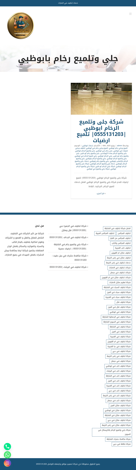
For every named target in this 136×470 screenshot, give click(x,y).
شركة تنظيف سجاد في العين (119, 292)
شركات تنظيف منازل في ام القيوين (116, 277)
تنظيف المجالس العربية (105, 233)
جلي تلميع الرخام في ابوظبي (86, 156)
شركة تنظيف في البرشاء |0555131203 (68, 267)
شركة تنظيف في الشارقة (120, 327)
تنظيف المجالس (124, 233)
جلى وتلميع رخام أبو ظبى (89, 153)
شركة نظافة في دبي (122, 444)
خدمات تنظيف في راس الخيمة (118, 263)
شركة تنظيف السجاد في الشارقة (117, 287)
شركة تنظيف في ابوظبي (120, 312)
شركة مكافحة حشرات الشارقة (119, 439)
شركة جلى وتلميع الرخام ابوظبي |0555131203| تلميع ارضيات (101, 98)
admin (119, 145)
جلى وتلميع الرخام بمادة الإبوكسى (113, 153)
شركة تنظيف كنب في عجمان (119, 400)
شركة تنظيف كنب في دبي (120, 391)
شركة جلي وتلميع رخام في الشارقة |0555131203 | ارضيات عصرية (70, 246)
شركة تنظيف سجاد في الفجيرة (118, 297)
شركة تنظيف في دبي (121, 351)
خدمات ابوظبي (87, 145)
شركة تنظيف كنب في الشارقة (118, 376)
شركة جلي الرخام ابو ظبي (105, 166)
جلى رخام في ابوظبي (104, 150)
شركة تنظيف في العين (121, 332)
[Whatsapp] (7, 454)
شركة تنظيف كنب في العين (119, 381)
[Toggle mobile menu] (130, 13)
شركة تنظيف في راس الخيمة (119, 356)
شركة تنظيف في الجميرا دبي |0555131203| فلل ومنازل (72, 228)
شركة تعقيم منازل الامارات (120, 282)
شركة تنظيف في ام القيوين (119, 341)
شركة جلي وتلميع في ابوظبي (98, 169)
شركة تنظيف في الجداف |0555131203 (68, 237)
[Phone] (7, 446)
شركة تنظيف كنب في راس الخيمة (117, 395)
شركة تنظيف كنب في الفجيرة (118, 386)
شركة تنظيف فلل (123, 302)
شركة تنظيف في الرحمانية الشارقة (116, 317)
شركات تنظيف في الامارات (120, 267)
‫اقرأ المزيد (101, 193)
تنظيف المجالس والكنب (121, 243)
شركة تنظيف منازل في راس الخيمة (116, 425)
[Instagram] (7, 463)
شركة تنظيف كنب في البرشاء (119, 371)
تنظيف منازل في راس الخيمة (119, 258)
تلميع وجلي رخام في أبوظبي (97, 148)
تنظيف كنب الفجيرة (123, 248)
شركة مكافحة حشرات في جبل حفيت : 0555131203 (69, 258)
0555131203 (41, 464)
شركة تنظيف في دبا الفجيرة (119, 346)
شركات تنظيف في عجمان (120, 272)
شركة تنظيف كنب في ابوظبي (118, 366)
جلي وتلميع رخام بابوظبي (99, 161)
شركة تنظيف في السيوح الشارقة (117, 322)
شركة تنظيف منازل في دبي (119, 420)
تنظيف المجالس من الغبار (120, 238)
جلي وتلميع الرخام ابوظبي (117, 158)
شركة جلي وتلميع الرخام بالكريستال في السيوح (114, 432)
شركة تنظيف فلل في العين (119, 307)
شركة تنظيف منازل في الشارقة (118, 415)
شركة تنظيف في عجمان (121, 361)
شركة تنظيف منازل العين (120, 405)
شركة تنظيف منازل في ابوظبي (118, 410)
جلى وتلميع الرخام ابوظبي (85, 150)
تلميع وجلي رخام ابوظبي (118, 148)
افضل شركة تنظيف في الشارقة (118, 228)
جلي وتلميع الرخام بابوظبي (96, 158)
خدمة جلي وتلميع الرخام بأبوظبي (102, 163)
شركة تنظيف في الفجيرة (120, 336)
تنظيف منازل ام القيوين (121, 253)
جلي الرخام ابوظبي (105, 156)
